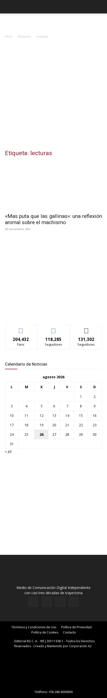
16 (95, 415)
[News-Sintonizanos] (42, 312)
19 (42, 425)
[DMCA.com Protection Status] (53, 685)
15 (81, 415)
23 (95, 425)
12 (42, 415)
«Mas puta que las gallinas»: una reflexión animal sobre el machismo (53, 219)
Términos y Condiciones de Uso (33, 627)
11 (26, 415)
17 (12, 425)
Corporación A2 (80, 646)
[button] (8, 6)
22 (81, 425)
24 (12, 434)
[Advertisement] (53, 95)
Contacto (69, 632)
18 (26, 425)
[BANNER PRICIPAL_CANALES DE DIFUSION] (53, 22)
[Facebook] (33, 602)
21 (67, 425)
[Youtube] (74, 602)
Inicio (8, 36)
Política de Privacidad (76, 627)
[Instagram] (47, 602)
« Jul (8, 451)
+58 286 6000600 (61, 692)
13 (54, 415)
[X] (60, 602)
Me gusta (21, 328)
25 (26, 434)
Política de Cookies (44, 632)
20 (54, 425)
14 (67, 415)
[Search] (100, 6)
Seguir (53, 328)
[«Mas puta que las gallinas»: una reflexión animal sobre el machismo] (53, 186)
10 (12, 415)
